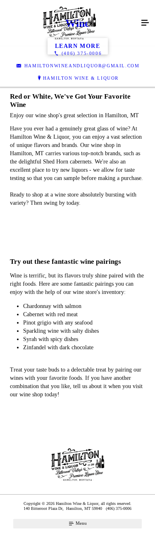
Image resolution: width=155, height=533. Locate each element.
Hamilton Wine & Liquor (81, 78)
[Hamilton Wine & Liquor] (69, 23)
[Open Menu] (145, 23)
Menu (80, 523)
